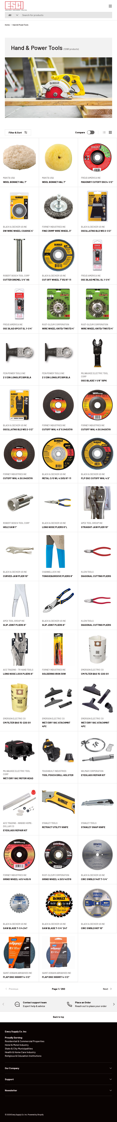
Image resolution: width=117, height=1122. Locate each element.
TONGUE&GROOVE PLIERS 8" (57, 576)
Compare (80, 132)
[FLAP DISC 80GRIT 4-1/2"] (19, 952)
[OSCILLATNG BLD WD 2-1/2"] (97, 206)
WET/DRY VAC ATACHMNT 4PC (56, 724)
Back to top (58, 1017)
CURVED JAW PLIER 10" (15, 576)
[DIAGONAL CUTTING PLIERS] (97, 551)
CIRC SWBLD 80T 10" (92, 928)
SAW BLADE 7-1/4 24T (15, 928)
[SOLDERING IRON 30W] (58, 649)
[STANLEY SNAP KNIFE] (97, 802)
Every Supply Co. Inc (19, 1114)
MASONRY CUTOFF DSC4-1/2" (97, 181)
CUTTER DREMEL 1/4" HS (16, 279)
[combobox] (58, 15)
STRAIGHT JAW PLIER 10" (94, 527)
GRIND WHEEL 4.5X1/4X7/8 (56, 879)
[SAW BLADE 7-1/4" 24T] (58, 903)
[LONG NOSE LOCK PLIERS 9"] (19, 649)
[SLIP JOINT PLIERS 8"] (19, 600)
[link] (23, 989)
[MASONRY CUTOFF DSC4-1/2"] (97, 157)
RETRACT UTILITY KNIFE (55, 827)
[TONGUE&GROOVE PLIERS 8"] (58, 551)
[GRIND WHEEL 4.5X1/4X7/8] (58, 854)
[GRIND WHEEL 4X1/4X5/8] (19, 854)
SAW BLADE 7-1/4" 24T (54, 928)
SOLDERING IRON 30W (54, 673)
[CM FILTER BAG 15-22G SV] (97, 649)
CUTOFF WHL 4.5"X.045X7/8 (57, 429)
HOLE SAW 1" (10, 527)
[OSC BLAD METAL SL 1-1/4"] (97, 255)
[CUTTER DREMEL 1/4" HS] (19, 255)
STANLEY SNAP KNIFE (93, 827)
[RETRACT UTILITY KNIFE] (58, 802)
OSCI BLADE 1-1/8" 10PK (94, 380)
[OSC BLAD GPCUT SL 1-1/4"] (19, 304)
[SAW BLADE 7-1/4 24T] (19, 903)
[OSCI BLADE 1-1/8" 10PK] (97, 353)
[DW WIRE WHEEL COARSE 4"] (19, 206)
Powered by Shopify (36, 1114)
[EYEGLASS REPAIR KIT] (97, 750)
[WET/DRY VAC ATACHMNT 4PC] (58, 698)
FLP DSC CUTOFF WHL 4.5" (95, 478)
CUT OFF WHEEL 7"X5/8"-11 (56, 279)
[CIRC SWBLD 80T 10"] (97, 903)
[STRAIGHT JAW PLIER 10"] (97, 502)
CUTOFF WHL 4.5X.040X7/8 (96, 429)
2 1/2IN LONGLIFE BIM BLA (17, 377)
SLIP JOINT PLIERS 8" (14, 624)
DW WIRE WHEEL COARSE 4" (18, 230)
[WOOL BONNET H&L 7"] (19, 157)
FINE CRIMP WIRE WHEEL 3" (56, 230)
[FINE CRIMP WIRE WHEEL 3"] (58, 206)
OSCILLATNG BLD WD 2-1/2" (96, 230)
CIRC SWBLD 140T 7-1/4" (94, 879)
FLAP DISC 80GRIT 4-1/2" (16, 976)
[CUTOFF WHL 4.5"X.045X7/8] (58, 405)
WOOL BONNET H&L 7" (15, 181)
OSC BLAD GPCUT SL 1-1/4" (17, 328)
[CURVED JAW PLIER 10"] (19, 551)
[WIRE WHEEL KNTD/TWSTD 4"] (58, 304)
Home (7, 25)
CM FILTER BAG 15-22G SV (95, 673)
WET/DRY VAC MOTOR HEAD (18, 778)
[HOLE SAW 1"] (19, 502)
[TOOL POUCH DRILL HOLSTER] (58, 750)
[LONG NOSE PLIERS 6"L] (58, 502)
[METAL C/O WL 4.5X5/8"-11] (58, 453)
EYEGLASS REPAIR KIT (93, 775)
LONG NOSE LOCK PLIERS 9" (18, 673)
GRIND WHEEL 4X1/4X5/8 (17, 879)
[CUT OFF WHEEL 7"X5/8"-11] (58, 255)
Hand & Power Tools (20, 25)
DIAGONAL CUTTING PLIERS (96, 576)
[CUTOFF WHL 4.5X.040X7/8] (97, 405)
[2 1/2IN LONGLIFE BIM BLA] (19, 353)
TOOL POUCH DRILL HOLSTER (57, 775)
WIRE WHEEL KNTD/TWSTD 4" (58, 328)
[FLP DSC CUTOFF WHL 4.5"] (97, 453)
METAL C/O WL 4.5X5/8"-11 (56, 478)
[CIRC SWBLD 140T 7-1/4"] (97, 854)
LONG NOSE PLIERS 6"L (54, 527)
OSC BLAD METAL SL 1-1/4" (95, 279)
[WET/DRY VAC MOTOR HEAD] (19, 750)
